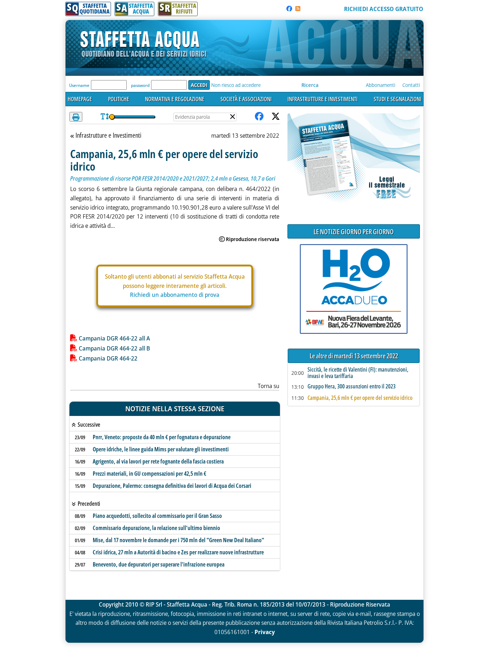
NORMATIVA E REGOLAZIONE (174, 99)
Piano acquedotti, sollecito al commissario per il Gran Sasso (157, 516)
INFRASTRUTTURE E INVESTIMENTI (322, 99)
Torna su (268, 386)
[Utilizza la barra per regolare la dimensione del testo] (105, 116)
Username (79, 85)
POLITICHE (118, 99)
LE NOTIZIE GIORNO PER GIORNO (354, 231)
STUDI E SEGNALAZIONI (397, 99)
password (140, 85)
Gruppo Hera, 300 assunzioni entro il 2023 (352, 386)
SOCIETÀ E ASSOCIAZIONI (246, 99)
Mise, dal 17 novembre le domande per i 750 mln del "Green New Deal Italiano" (178, 540)
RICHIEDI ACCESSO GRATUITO (383, 9)
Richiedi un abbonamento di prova (174, 295)
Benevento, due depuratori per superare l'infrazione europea (158, 564)
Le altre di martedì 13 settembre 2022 (354, 356)
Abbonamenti (380, 85)
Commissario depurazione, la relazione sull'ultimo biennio (156, 528)
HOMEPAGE (80, 99)
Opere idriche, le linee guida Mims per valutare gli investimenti (161, 449)
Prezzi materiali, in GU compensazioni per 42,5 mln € (149, 473)
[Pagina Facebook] (289, 9)
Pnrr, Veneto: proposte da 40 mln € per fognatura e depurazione (162, 437)
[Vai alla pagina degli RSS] (297, 9)
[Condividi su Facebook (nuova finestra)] (259, 117)
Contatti (411, 85)
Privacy (265, 632)
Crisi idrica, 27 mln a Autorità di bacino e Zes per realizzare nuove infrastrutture (178, 552)
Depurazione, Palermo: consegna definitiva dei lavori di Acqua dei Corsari (172, 486)
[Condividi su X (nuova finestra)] (275, 117)
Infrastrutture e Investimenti (108, 135)
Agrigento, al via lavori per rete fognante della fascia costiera (158, 461)
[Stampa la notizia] (75, 117)
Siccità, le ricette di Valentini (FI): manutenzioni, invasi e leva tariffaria (358, 373)
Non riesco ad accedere (236, 85)
